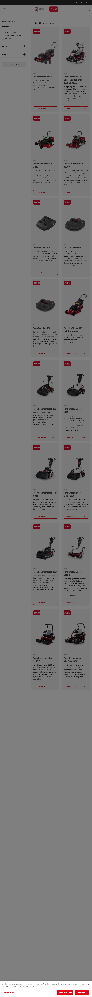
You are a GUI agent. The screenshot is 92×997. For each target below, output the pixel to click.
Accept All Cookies (65, 992)
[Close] (88, 984)
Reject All (81, 992)
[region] (46, 989)
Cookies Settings (9, 992)
